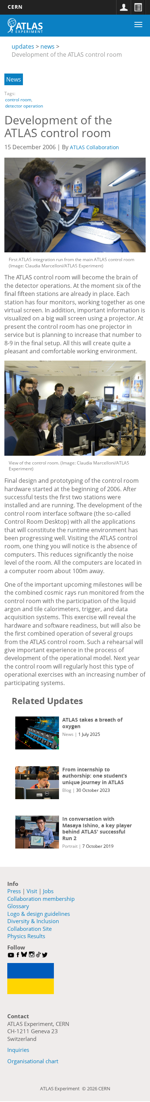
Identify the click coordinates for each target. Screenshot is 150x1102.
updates (23, 46)
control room (18, 100)
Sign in (123, 7)
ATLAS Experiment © (63, 1088)
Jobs (48, 891)
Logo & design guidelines (38, 913)
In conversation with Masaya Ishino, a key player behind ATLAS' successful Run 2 (97, 828)
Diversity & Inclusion (33, 921)
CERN (15, 6)
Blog (66, 790)
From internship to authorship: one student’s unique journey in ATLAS (94, 776)
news (47, 46)
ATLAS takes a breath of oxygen (92, 723)
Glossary (18, 906)
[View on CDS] (74, 205)
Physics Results (26, 936)
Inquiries (18, 1049)
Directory (138, 7)
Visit (32, 891)
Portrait (70, 846)
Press (14, 891)
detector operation (24, 106)
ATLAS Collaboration (94, 147)
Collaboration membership (41, 898)
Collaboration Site (29, 928)
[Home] (25, 25)
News (13, 79)
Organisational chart (32, 1061)
